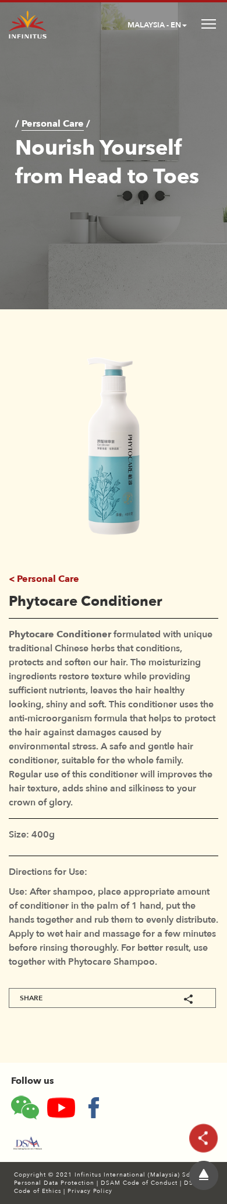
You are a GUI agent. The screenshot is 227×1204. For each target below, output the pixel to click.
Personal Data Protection (55, 1183)
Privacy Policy (90, 1191)
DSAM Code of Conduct (140, 1183)
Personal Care (53, 123)
